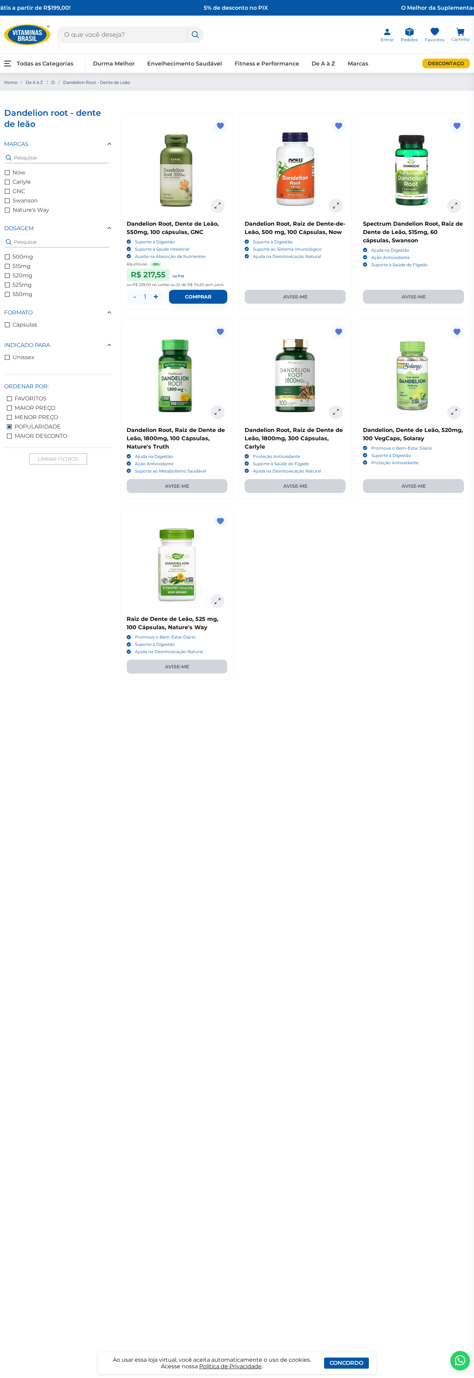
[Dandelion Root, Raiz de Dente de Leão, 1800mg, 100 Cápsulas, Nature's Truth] (177, 375)
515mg (21, 266)
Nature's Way (30, 210)
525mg (22, 284)
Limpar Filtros (58, 459)
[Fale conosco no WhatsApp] (460, 1360)
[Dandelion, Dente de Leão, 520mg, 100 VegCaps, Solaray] (413, 375)
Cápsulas (24, 324)
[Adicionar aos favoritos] (220, 126)
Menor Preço (36, 417)
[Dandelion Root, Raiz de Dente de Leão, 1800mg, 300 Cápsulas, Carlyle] (295, 375)
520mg (22, 275)
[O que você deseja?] (195, 34)
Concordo (346, 1363)
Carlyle (21, 182)
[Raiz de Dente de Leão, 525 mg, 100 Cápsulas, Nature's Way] (177, 564)
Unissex (23, 357)
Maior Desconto (41, 436)
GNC (18, 191)
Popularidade (38, 426)
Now (18, 172)
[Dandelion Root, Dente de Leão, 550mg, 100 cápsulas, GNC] (177, 169)
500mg (22, 256)
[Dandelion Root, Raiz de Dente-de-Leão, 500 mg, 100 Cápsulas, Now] (295, 169)
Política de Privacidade (230, 1366)
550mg (22, 294)
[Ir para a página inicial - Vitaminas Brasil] (27, 34)
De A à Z (34, 82)
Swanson (25, 200)
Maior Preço (35, 408)
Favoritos (30, 398)
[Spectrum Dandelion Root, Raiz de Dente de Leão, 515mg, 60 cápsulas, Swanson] (413, 169)
